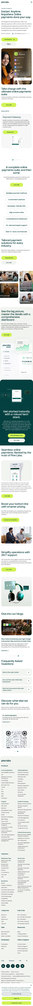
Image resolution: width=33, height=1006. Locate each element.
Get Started (8, 39)
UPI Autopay (21, 850)
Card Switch (21, 820)
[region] (16, 994)
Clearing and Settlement (21, 812)
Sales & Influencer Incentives (6, 831)
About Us (4, 915)
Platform (3, 946)
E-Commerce (5, 872)
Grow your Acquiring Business (24, 890)
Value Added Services (7, 783)
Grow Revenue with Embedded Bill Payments (23, 882)
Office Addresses (22, 948)
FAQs (18, 953)
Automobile (4, 903)
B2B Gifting (4, 819)
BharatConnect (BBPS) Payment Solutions (24, 835)
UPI (2, 774)
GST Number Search (23, 923)
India (2, 960)
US (26, 960)
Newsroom (4, 919)
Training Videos (22, 934)
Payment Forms (22, 788)
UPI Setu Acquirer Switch (23, 806)
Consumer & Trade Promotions (6, 828)
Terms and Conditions (7, 974)
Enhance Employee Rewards (23, 877)
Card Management (23, 818)
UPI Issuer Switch (22, 826)
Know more (10, 132)
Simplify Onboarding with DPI (24, 865)
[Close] (31, 985)
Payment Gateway (23, 772)
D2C (2, 877)
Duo (2, 791)
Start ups (4, 874)
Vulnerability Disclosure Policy (21, 976)
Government (5, 868)
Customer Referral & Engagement (7, 840)
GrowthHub (4, 780)
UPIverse (20, 792)
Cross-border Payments (22, 795)
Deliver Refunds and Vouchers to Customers (23, 873)
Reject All (16, 998)
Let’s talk (9, 105)
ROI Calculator (21, 919)
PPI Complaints (5, 983)
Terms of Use (15, 972)
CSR (2, 921)
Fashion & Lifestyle (6, 901)
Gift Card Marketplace (7, 835)
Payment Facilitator (23, 815)
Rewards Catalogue (7, 817)
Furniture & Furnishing (7, 892)
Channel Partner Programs (6, 824)
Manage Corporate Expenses (23, 868)
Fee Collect (21, 790)
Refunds (3, 808)
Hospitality (4, 898)
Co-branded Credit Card (23, 823)
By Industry (4, 881)
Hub (2, 794)
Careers (3, 923)
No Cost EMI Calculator (24, 917)
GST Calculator (21, 915)
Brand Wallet (5, 804)
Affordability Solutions (7, 772)
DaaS (2, 815)
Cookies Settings (16, 994)
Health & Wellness (6, 885)
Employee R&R (5, 837)
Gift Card (4, 806)
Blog (18, 932)
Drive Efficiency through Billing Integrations (24, 887)
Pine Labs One (5, 785)
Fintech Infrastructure (24, 832)
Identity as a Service (23, 838)
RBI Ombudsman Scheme (8, 978)
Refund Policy (20, 974)
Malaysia (11, 960)
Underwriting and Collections (23, 847)
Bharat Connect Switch (24, 804)
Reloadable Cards (6, 810)
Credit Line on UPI (23, 828)
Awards (3, 917)
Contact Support (22, 946)
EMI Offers (4, 934)
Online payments (23, 770)
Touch (3, 787)
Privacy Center (16, 983)
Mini (2, 796)
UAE (20, 960)
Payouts (20, 781)
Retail (3, 883)
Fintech (3, 870)
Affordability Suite (23, 774)
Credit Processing (23, 801)
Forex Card (4, 821)
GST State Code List (23, 921)
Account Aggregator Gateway (24, 843)
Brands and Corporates (4, 865)
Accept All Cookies (16, 1003)
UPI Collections (22, 840)
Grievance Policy (6, 976)
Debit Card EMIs (5, 936)
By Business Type (6, 858)
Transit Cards (5, 812)
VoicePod (4, 798)
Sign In (9, 44)
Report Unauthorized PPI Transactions (12, 980)
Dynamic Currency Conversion (6, 777)
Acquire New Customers (21, 861)
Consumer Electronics (7, 890)
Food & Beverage (6, 896)
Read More (4, 650)
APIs (2, 948)
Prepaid (3, 801)
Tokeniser (20, 779)
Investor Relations (22, 936)
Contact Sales (21, 944)
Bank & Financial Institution (6, 861)
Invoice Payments (22, 951)
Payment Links (22, 777)
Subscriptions (22, 783)
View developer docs (16, 435)
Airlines (3, 905)
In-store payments (6, 770)
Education (4, 887)
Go (2, 789)
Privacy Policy (5, 972)
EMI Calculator (5, 932)
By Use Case (21, 858)
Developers (4, 944)
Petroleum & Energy (7, 894)
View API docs (9, 258)
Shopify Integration (23, 785)
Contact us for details (10, 520)
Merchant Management (24, 810)
